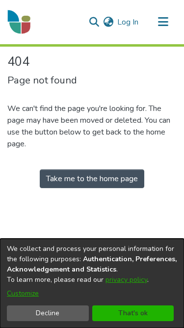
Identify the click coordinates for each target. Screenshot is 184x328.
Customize (23, 293)
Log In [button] (128, 22)
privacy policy (126, 279)
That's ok (133, 313)
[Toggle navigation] (163, 22)
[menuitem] (108, 22)
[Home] (19, 22)
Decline (47, 313)
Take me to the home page (92, 178)
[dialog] (92, 283)
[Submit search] (94, 22)
